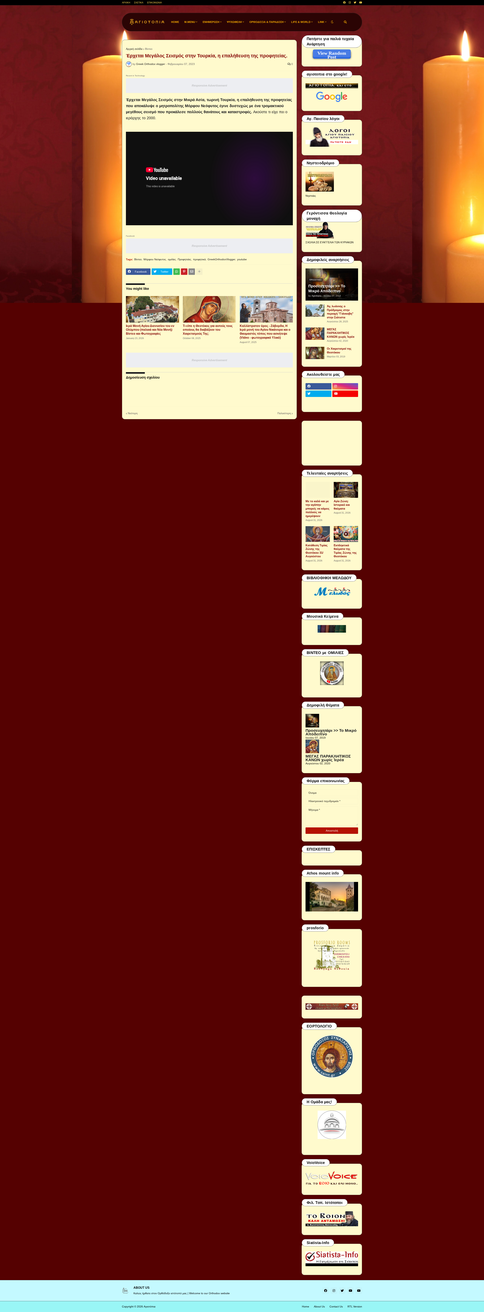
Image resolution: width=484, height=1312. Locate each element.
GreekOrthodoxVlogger (221, 259)
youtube (242, 259)
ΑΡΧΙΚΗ (126, 2)
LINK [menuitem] (321, 21)
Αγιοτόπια (149, 1306)
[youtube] (360, 2)
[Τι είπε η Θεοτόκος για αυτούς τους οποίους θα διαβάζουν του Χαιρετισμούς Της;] (209, 309)
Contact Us (336, 1306)
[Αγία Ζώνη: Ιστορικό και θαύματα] (346, 490)
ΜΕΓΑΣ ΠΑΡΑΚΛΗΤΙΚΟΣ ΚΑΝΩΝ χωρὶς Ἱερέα (340, 333)
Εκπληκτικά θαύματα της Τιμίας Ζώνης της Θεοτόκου (345, 551)
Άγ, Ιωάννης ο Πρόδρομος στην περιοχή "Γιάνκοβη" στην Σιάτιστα (340, 312)
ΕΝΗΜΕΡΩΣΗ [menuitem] (211, 21)
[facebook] (344, 2)
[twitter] (355, 2)
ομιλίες (172, 259)
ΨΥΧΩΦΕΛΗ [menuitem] (234, 21)
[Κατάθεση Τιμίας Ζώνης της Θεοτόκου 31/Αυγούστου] (318, 534)
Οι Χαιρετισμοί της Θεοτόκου (339, 350)
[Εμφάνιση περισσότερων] (199, 271)
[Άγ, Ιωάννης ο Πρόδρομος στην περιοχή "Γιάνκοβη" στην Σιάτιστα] (315, 310)
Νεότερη (133, 413)
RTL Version (354, 1306)
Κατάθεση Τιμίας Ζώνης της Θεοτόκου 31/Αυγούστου (317, 551)
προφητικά (199, 259)
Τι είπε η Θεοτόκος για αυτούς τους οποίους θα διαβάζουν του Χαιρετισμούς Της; (208, 329)
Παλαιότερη (284, 413)
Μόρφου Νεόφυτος (154, 259)
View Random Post (331, 54)
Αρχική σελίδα (134, 49)
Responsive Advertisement (209, 85)
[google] (318, 401)
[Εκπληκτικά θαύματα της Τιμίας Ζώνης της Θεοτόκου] (346, 534)
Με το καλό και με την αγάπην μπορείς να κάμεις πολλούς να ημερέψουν (318, 509)
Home (305, 1306)
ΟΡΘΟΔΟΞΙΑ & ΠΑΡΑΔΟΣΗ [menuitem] (266, 21)
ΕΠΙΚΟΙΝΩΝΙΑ (154, 2)
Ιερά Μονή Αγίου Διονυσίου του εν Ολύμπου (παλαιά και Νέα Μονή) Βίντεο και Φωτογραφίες (150, 329)
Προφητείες (184, 259)
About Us (319, 1306)
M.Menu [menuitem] (189, 21)
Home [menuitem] (175, 21)
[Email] (191, 271)
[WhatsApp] (176, 271)
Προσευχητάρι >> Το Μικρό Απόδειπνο (326, 288)
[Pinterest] (184, 271)
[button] (332, 22)
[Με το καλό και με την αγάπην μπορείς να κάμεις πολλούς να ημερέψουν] (318, 490)
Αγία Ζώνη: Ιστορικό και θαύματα (342, 505)
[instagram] (350, 2)
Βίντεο (148, 49)
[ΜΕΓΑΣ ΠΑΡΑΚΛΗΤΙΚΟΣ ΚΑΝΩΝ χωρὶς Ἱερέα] (315, 333)
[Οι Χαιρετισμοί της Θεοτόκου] (315, 353)
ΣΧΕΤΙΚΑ (138, 2)
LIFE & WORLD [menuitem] (300, 21)
